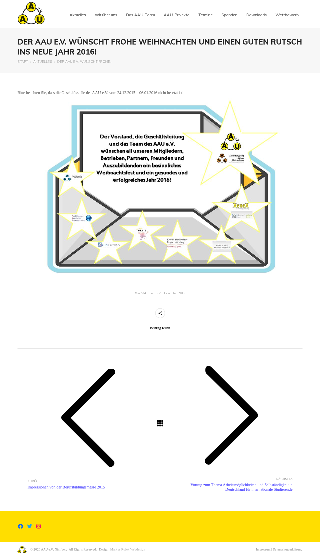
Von (145, 293)
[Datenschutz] (160, 529)
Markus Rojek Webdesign (127, 549)
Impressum (263, 549)
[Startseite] (160, 524)
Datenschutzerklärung (287, 549)
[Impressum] (160, 527)
